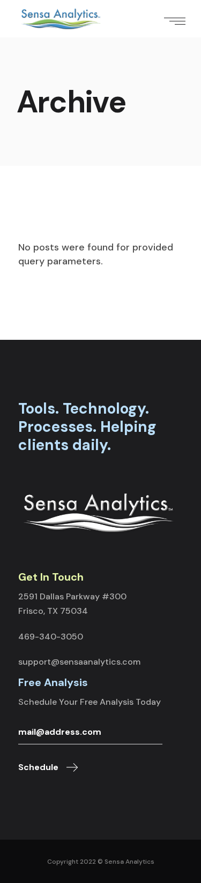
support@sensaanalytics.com (79, 661)
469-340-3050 (50, 636)
